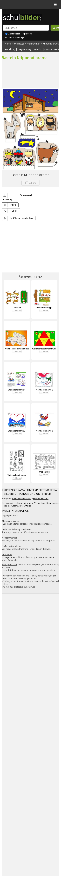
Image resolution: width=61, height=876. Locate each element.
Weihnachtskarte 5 (44, 430)
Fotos (29, 33)
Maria (15, 505)
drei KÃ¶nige (25, 505)
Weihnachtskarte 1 (16, 389)
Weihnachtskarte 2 (44, 389)
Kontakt (37, 49)
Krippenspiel (44, 471)
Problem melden (52, 49)
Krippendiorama (51, 43)
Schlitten (17, 307)
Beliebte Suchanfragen (15, 37)
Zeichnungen (14, 33)
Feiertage (19, 43)
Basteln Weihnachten (21, 498)
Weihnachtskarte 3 (16, 430)
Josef (10, 505)
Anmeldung (10, 49)
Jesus (4, 505)
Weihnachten (33, 43)
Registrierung (25, 49)
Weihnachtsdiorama (16, 475)
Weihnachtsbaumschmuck (17, 348)
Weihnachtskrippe (44, 307)
